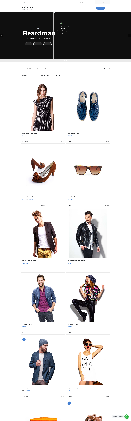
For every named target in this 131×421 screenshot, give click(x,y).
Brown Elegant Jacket (29, 260)
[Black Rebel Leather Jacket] (88, 233)
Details (62, 141)
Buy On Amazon (72, 205)
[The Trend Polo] (43, 297)
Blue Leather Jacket (28, 388)
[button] (107, 8)
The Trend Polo (27, 324)
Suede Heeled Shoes (28, 197)
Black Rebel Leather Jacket (76, 260)
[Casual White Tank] (88, 360)
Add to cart (25, 141)
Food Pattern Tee (72, 324)
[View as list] (59, 75)
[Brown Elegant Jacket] (43, 233)
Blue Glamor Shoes (73, 133)
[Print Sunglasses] (88, 169)
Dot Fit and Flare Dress (29, 133)
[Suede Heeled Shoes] (43, 169)
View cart (107, 68)
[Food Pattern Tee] (88, 297)
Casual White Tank (73, 388)
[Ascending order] (38, 75)
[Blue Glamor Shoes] (88, 106)
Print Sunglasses (72, 197)
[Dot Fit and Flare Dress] (43, 106)
